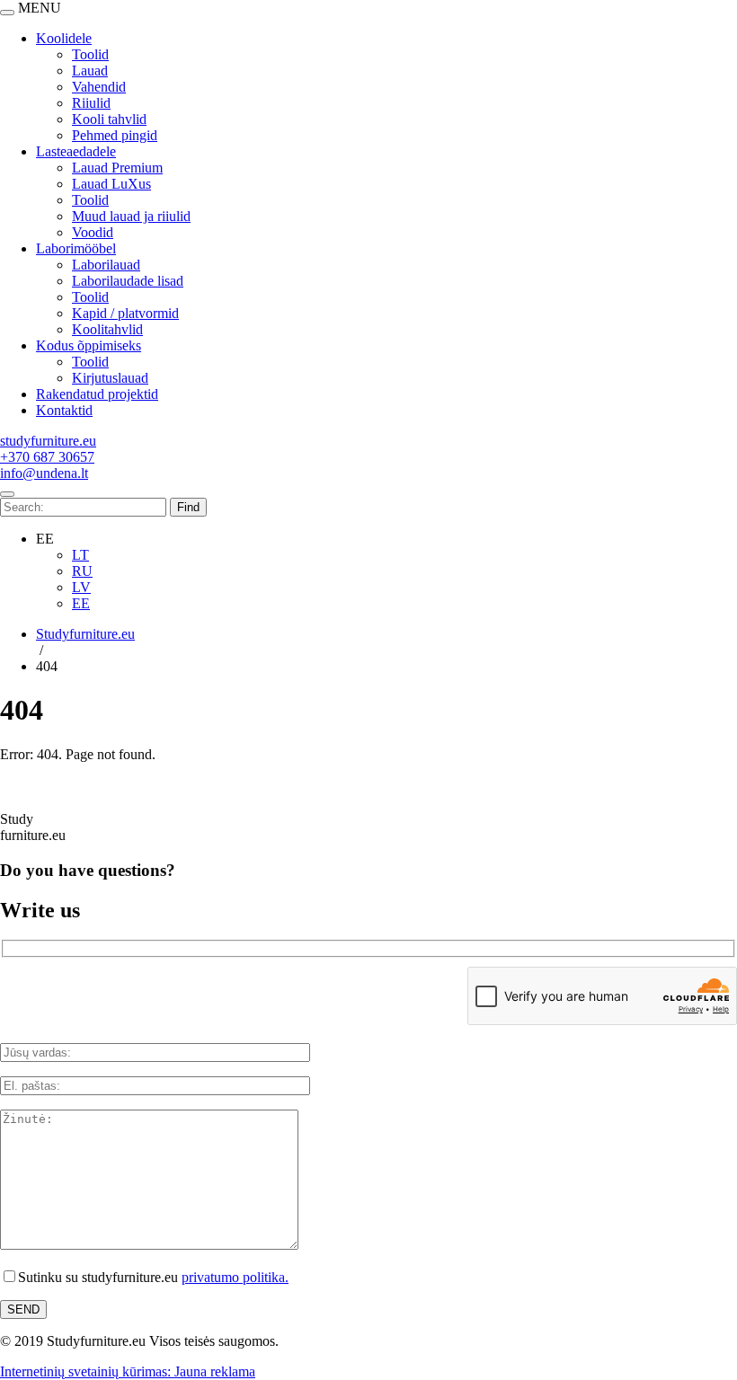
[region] (368, 216)
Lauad (90, 70)
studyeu (48, 440)
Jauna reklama (214, 1371)
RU (82, 571)
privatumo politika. (235, 1277)
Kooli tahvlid (109, 119)
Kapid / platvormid (125, 313)
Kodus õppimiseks (88, 345)
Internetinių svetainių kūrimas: (87, 1371)
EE (81, 603)
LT (80, 554)
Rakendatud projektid (97, 394)
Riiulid (91, 103)
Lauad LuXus (111, 183)
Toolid (90, 54)
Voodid (92, 232)
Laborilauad (106, 264)
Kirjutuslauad (110, 377)
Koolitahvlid (107, 329)
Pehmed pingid (114, 135)
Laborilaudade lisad (127, 280)
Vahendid (99, 86)
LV (81, 587)
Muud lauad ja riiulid (131, 216)
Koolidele (64, 38)
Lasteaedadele (76, 151)
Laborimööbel (76, 248)
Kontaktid (64, 410)
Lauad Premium (117, 167)
